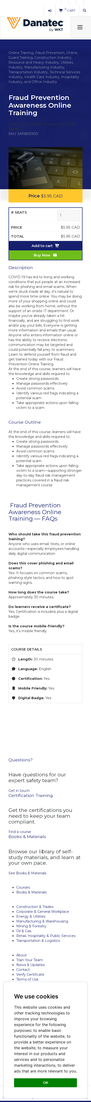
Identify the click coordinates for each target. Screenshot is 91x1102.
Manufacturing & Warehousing (42, 921)
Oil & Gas (23, 931)
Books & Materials (31, 892)
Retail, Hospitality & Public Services (45, 936)
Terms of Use (27, 979)
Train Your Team (29, 960)
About (21, 955)
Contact (23, 969)
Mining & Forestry (31, 926)
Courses (23, 887)
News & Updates (30, 965)
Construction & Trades (34, 907)
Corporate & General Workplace (42, 911)
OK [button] (45, 1082)
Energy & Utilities (30, 916)
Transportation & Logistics (38, 940)
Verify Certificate (30, 974)
